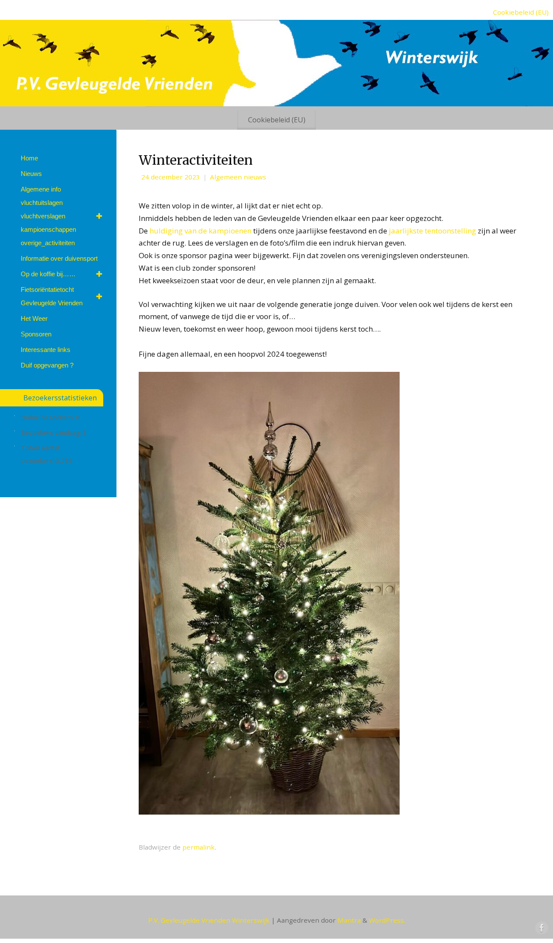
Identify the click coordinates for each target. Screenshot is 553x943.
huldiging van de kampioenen (201, 231)
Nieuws (31, 173)
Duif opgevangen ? (47, 365)
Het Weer (34, 318)
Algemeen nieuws (238, 177)
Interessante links (45, 349)
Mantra (349, 920)
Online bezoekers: (48, 417)
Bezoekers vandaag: (52, 432)
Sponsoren (36, 334)
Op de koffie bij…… (48, 274)
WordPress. (387, 920)
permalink (198, 847)
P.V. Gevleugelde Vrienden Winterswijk (209, 920)
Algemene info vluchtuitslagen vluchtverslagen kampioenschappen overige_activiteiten (48, 215)
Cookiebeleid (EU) (521, 12)
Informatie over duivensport (59, 258)
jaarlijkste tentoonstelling (432, 231)
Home (29, 158)
